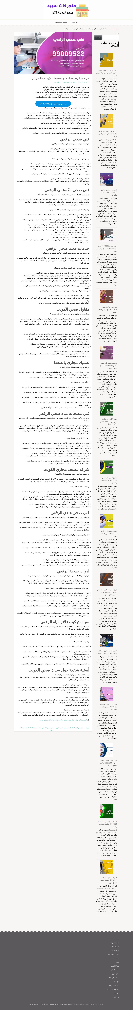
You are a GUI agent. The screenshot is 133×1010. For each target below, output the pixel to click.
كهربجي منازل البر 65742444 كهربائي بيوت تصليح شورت (72, 728)
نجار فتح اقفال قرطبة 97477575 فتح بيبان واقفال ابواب (108, 309)
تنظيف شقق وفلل (113, 954)
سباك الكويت (51, 720)
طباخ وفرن (115, 974)
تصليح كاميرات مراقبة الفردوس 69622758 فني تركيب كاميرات (108, 421)
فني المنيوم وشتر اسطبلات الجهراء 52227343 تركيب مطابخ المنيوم (108, 762)
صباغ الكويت (115, 966)
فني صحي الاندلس (83, 125)
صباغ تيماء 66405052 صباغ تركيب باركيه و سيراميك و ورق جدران (106, 72)
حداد (117, 958)
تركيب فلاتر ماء (62, 407)
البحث (117, 34)
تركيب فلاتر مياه (73, 720)
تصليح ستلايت (114, 946)
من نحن (75, 22)
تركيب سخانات (83, 720)
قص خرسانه (75, 346)
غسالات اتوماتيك (113, 978)
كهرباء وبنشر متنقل (112, 989)
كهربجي (116, 993)
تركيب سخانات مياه (75, 407)
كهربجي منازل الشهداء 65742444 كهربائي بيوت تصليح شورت (108, 880)
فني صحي (71, 133)
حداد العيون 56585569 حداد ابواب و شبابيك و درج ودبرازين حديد (106, 248)
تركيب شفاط (74, 461)
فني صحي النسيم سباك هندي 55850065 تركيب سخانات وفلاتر (107, 824)
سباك (56, 82)
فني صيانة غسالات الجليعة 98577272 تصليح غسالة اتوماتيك (108, 533)
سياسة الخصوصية (61, 22)
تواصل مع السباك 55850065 (53, 103)
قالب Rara (57, 1004)
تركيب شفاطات (58, 461)
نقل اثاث (116, 997)
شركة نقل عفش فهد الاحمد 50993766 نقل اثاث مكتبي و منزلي (107, 133)
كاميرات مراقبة (114, 985)
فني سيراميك (75, 507)
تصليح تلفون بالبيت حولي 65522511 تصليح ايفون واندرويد (108, 480)
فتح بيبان (116, 981)
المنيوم (117, 939)
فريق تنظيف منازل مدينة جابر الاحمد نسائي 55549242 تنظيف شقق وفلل (107, 592)
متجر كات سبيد (93, 1004)
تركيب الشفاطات (64, 463)
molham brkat (68, 82)
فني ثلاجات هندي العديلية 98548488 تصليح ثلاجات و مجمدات (108, 706)
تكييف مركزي (114, 950)
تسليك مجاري (63, 720)
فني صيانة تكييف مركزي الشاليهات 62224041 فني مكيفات (108, 192)
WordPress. (44, 1004)
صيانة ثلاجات (115, 970)
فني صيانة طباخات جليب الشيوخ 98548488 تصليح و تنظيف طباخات (108, 365)
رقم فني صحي (84, 286)
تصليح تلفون (115, 942)
